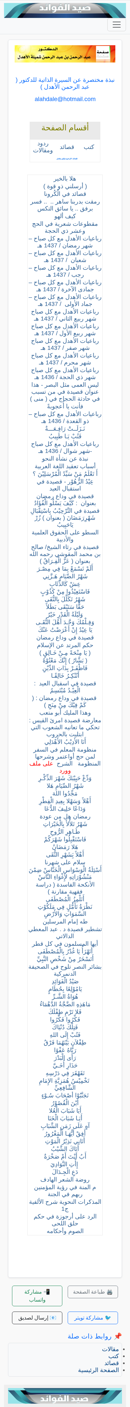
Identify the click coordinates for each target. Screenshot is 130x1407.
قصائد (111, 1363)
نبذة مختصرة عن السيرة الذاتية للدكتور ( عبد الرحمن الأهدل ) (65, 83)
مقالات (110, 1349)
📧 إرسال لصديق (37, 1318)
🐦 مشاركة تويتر (92, 1318)
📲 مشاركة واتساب (37, 1296)
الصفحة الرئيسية (98, 1370)
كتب (113, 1356)
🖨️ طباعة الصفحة (93, 1292)
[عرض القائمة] (116, 24)
